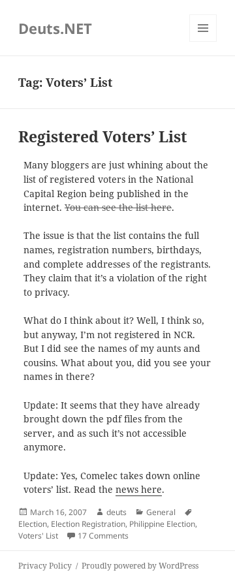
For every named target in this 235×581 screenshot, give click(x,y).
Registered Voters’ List (102, 137)
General (161, 512)
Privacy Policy (45, 565)
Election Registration (88, 523)
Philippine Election (162, 523)
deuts (116, 512)
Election (32, 523)
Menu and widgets (203, 41)
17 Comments (103, 535)
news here (139, 489)
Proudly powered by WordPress (140, 565)
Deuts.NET (55, 28)
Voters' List (38, 535)
